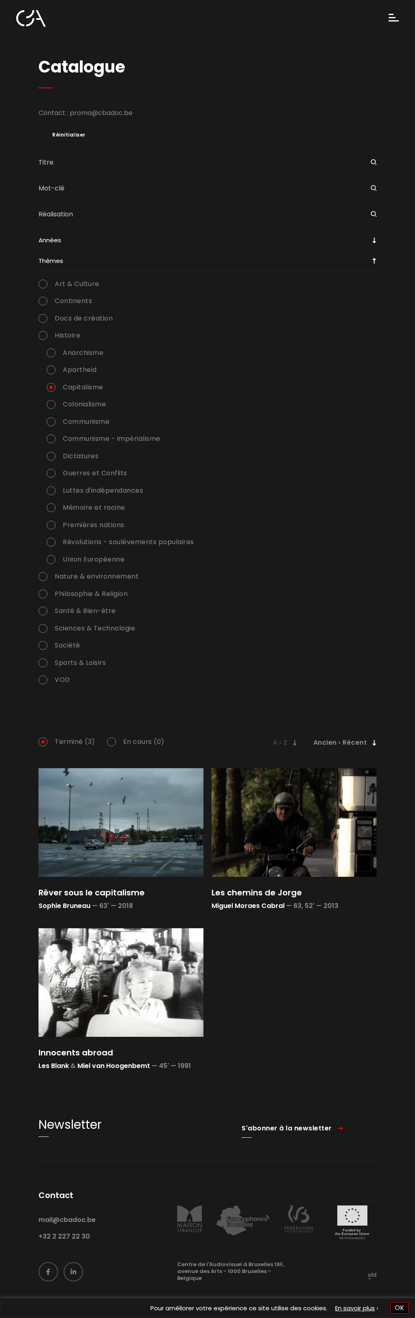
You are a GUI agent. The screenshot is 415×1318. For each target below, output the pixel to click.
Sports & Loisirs (80, 662)
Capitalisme (83, 387)
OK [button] (399, 1307)
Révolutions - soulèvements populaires (128, 542)
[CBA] (31, 18)
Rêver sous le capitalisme (92, 892)
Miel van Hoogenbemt (113, 1065)
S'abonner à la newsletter (287, 1128)
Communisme (86, 421)
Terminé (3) (75, 741)
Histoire (67, 335)
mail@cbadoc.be (67, 1219)
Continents (73, 301)
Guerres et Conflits (95, 473)
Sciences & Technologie (95, 628)
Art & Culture (77, 284)
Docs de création (84, 318)
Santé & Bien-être (85, 611)
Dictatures (80, 456)
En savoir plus (355, 1308)
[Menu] (394, 18)
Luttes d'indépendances (103, 490)
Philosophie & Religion (91, 594)
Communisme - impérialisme (111, 438)
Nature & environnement (97, 576)
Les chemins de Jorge (257, 892)
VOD (62, 679)
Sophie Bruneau (64, 905)
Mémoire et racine (94, 507)
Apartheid (80, 369)
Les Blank (54, 1065)
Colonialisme (84, 404)
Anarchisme (83, 352)
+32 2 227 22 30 (64, 1236)
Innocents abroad (76, 1052)
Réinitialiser (69, 135)
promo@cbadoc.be (101, 112)
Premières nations (93, 525)
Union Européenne (93, 559)
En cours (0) (144, 741)
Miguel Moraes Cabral (248, 905)
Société (67, 645)
